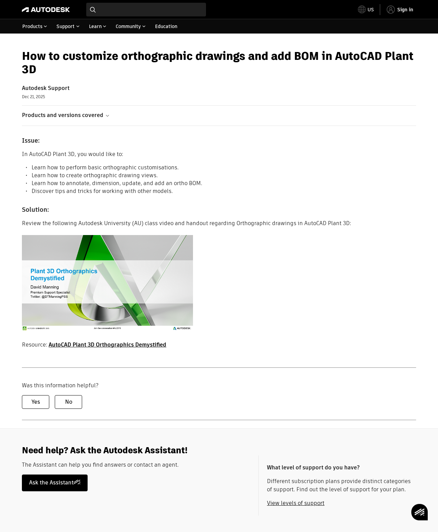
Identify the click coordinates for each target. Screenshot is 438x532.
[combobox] (146, 9)
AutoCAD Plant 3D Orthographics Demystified (107, 345)
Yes (35, 402)
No (68, 402)
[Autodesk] (46, 10)
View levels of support (295, 503)
